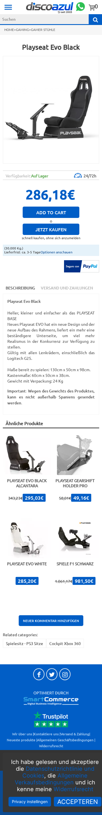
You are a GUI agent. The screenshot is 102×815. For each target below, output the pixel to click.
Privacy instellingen (30, 801)
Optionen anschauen (57, 252)
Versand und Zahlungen (67, 288)
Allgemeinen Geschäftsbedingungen (65, 740)
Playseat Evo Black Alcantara (27, 483)
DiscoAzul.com (50, 7)
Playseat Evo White (27, 563)
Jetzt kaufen (51, 229)
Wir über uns (22, 734)
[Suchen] (95, 19)
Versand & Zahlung (74, 734)
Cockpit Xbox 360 (65, 643)
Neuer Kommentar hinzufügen (51, 620)
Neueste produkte (21, 740)
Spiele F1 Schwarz (75, 563)
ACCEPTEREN (77, 801)
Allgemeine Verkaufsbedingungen (51, 779)
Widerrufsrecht (73, 789)
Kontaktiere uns (46, 734)
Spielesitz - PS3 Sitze (24, 643)
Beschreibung (20, 288)
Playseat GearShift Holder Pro (75, 483)
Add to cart (51, 212)
